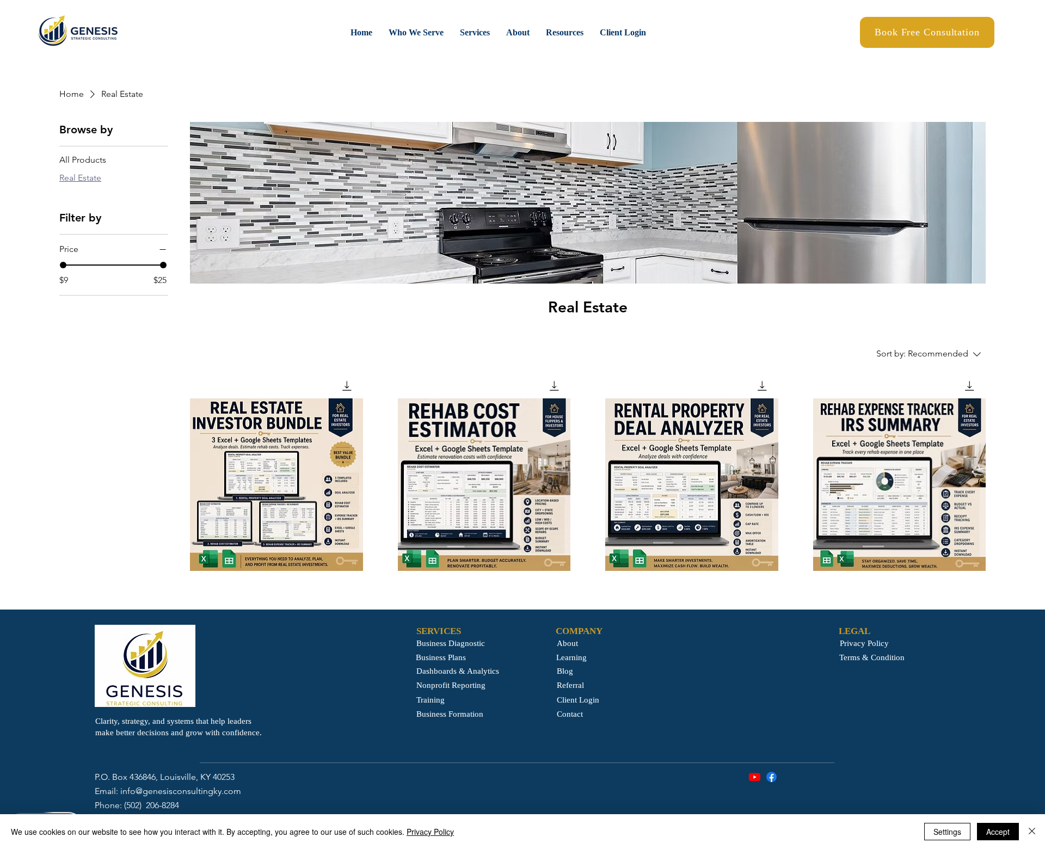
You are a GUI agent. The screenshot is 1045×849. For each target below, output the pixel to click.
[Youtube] (754, 777)
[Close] (1031, 831)
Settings (947, 831)
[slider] (63, 265)
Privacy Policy (430, 831)
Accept (998, 831)
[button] (416, 32)
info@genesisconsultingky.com (180, 791)
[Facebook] (771, 777)
